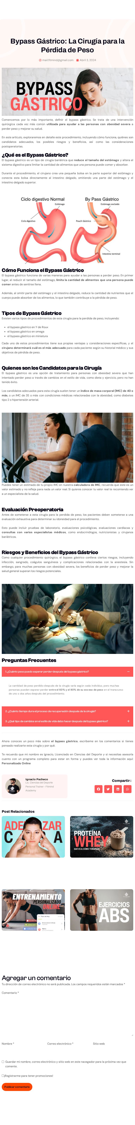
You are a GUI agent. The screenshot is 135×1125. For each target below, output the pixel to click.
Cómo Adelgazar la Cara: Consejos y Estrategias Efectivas (33, 872)
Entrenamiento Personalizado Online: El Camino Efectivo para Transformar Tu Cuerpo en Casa (33, 952)
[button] (67, 672)
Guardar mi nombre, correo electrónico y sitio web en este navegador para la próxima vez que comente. (65, 1064)
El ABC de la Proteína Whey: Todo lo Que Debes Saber (101, 872)
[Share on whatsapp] (127, 789)
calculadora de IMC (87, 485)
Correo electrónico (60, 1044)
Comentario (10, 993)
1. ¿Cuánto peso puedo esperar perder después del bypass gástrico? (47, 671)
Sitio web (99, 1044)
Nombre (8, 1044)
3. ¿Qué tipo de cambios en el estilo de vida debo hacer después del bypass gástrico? (56, 721)
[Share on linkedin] (118, 789)
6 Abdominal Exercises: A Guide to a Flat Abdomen (101, 945)
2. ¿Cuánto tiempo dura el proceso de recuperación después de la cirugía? (50, 711)
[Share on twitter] (108, 789)
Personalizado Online (16, 763)
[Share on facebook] (98, 789)
